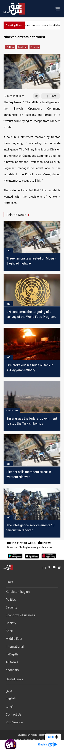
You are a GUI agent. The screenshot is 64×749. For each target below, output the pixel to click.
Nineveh (35, 47)
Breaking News (14, 25)
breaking (22, 47)
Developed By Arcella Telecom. (32, 735)
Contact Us (13, 714)
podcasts (12, 670)
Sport (9, 631)
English (10, 699)
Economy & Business (20, 615)
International (15, 646)
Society (11, 623)
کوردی (10, 706)
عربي (9, 691)
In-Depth (12, 654)
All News (12, 662)
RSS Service (14, 722)
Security (11, 607)
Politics (10, 47)
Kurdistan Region (18, 592)
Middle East (14, 639)
